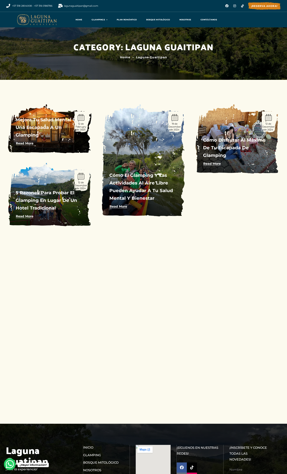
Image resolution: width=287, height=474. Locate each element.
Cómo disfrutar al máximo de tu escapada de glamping (234, 147)
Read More (24, 143)
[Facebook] (226, 5)
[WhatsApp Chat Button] (10, 464)
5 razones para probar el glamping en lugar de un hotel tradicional (46, 200)
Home (125, 57)
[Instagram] (234, 5)
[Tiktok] (242, 5)
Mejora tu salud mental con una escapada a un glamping (49, 127)
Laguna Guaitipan (151, 57)
